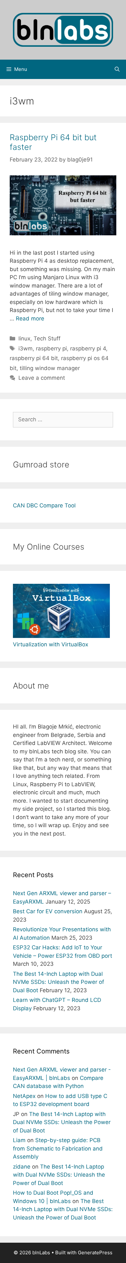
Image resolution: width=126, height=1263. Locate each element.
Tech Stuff (47, 338)
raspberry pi (51, 348)
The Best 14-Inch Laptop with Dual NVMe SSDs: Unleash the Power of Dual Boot (58, 982)
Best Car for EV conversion (47, 911)
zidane (21, 1166)
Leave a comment (41, 378)
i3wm (25, 348)
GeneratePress (95, 1252)
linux (24, 338)
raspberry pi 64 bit (34, 358)
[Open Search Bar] (117, 69)
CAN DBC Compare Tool (44, 505)
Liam (19, 1140)
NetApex (24, 1096)
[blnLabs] (63, 29)
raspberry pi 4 (88, 348)
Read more (30, 318)
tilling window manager (50, 368)
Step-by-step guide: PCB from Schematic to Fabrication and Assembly (58, 1148)
